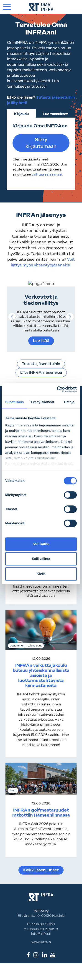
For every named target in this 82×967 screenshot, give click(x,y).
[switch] (70, 495)
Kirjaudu (21, 114)
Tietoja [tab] (69, 402)
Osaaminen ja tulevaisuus (26, 645)
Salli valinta (41, 559)
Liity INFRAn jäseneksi (41, 372)
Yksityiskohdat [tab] (42, 402)
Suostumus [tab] (14, 402)
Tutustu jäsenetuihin (41, 364)
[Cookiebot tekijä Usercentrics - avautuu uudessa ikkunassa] (58, 389)
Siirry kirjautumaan (41, 143)
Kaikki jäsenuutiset (41, 870)
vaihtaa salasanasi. (47, 174)
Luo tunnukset (55, 114)
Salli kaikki (41, 544)
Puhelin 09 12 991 (41, 924)
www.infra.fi (41, 942)
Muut (13, 790)
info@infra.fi (41, 933)
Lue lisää (41, 341)
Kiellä (41, 574)
